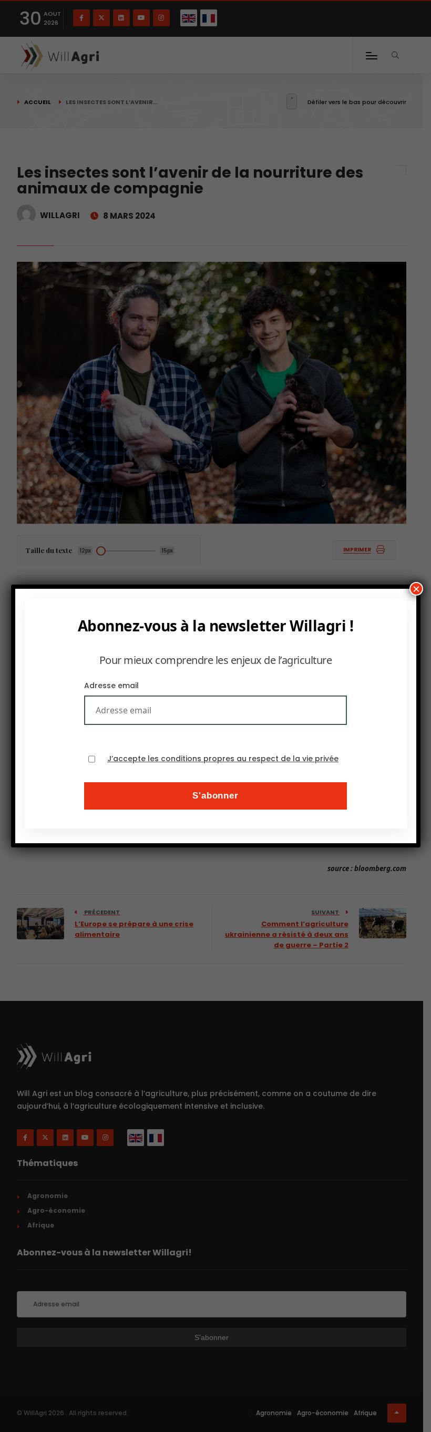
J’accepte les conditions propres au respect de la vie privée (222, 759)
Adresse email (111, 685)
